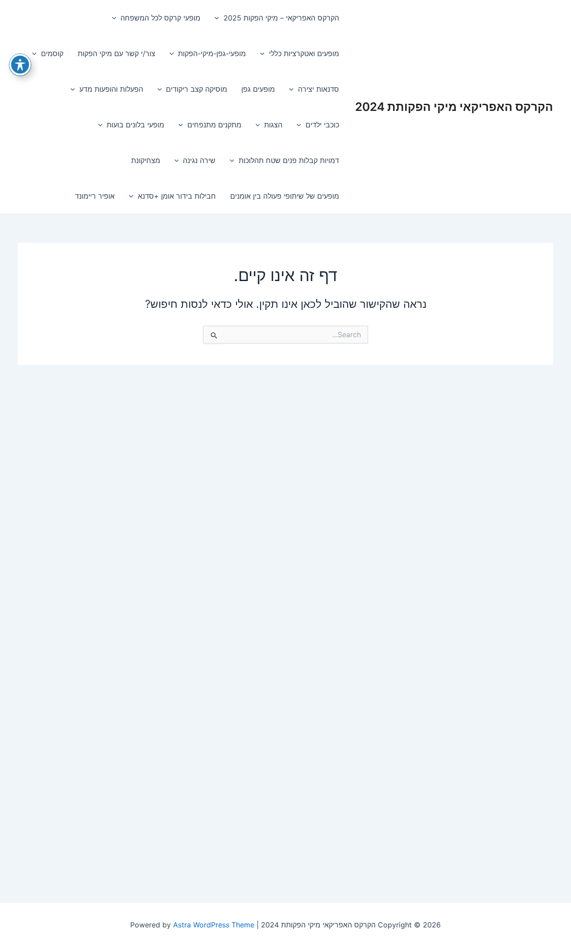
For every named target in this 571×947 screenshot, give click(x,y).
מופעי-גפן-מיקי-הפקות (212, 53)
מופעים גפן (258, 89)
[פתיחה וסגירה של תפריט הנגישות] (20, 64)
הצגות (273, 124)
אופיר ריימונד (95, 196)
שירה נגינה (199, 160)
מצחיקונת (145, 160)
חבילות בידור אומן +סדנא (177, 196)
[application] (219, 18)
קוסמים (52, 53)
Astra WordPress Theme (213, 924)
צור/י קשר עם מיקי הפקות (116, 53)
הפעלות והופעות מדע (111, 89)
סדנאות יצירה (318, 89)
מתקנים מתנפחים (214, 124)
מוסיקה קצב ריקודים (196, 89)
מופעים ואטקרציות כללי (304, 53)
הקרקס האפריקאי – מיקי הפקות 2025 (281, 17)
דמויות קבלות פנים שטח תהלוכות (289, 160)
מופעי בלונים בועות (135, 124)
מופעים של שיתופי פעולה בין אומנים (284, 196)
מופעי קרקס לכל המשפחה (160, 17)
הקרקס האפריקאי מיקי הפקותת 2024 (454, 107)
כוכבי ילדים (322, 124)
